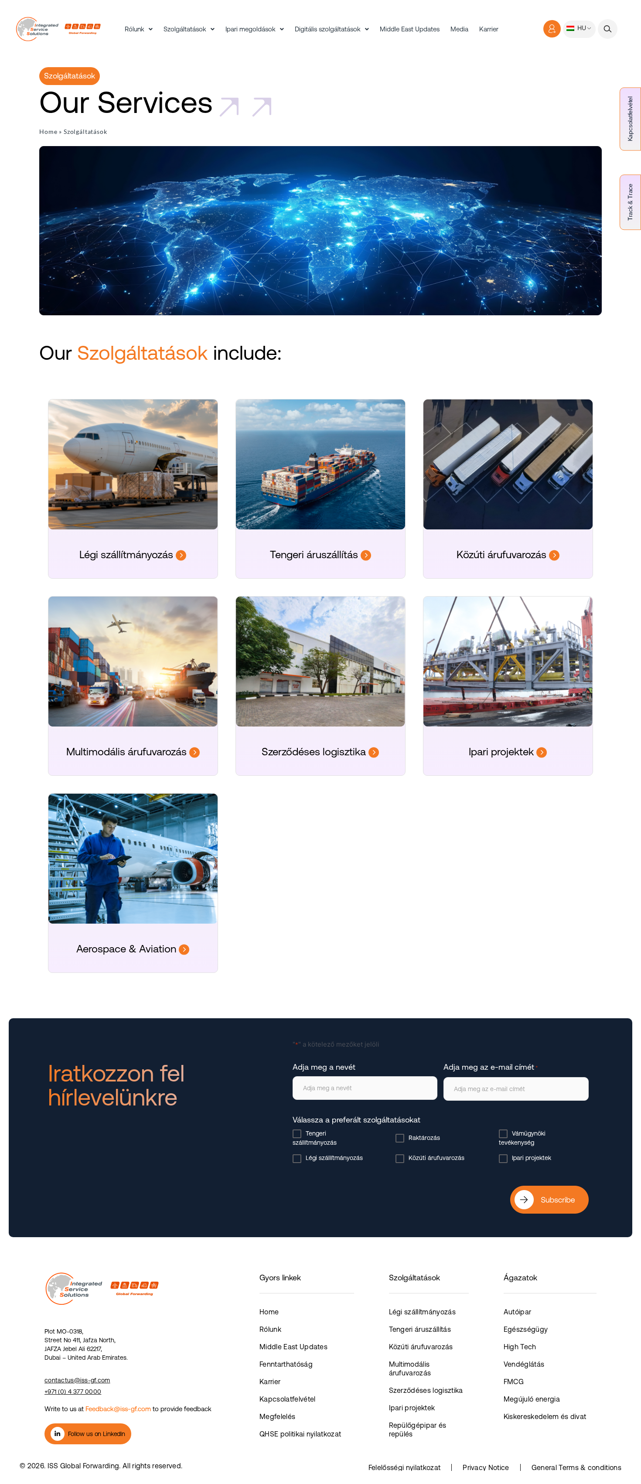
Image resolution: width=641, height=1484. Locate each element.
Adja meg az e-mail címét (490, 1066)
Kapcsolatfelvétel (630, 118)
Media (459, 29)
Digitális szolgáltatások (328, 29)
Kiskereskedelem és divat (545, 1416)
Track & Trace (630, 202)
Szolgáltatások (185, 29)
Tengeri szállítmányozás (315, 1138)
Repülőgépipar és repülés (418, 1429)
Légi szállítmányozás (127, 554)
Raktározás (424, 1137)
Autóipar (518, 1312)
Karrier (488, 29)
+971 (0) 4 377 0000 (72, 1391)
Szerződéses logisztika (315, 751)
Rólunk (134, 29)
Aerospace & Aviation (127, 949)
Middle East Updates (410, 29)
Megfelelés (277, 1416)
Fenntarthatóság (286, 1364)
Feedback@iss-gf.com (118, 1408)
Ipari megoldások (250, 29)
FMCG (514, 1381)
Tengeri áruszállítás (315, 554)
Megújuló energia (532, 1399)
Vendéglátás (524, 1364)
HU (581, 27)
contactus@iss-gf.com (77, 1380)
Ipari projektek (502, 751)
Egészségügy (526, 1329)
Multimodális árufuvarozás (127, 751)
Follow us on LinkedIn (96, 1433)
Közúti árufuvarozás (503, 554)
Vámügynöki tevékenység (522, 1138)
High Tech (520, 1347)
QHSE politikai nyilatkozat (300, 1434)
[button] (607, 29)
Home (48, 131)
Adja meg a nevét (324, 1066)
